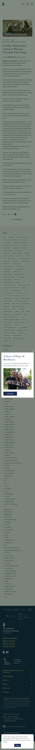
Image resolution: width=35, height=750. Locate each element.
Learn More (10, 393)
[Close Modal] (33, 351)
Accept (17, 745)
